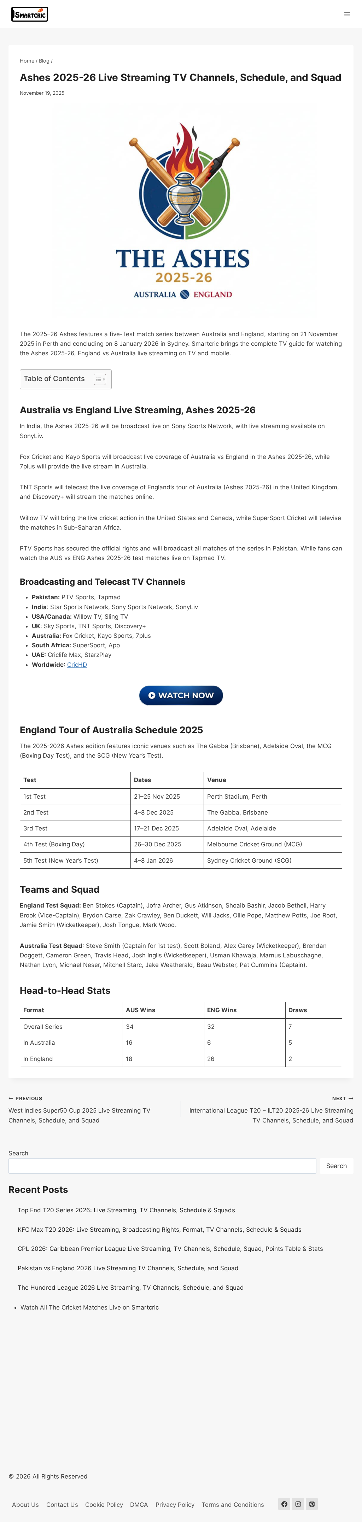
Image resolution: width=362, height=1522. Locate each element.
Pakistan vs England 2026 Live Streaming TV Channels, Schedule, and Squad (128, 1268)
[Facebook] (284, 1504)
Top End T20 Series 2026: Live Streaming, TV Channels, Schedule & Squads (126, 1210)
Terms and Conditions (233, 1504)
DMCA (139, 1504)
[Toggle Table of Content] (96, 379)
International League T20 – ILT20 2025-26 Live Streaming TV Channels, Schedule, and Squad (271, 1110)
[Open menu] (347, 13)
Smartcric (145, 1307)
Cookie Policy (104, 1504)
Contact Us (62, 1504)
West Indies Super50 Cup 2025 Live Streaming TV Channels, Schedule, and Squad (79, 1110)
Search (18, 1153)
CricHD (77, 664)
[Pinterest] (312, 1504)
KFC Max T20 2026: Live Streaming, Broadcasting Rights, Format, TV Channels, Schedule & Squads (160, 1229)
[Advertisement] (181, 1371)
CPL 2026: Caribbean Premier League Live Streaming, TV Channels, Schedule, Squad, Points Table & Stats (170, 1248)
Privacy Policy (175, 1504)
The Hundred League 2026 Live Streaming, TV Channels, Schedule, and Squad (131, 1287)
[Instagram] (298, 1504)
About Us (25, 1504)
